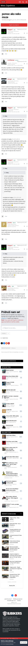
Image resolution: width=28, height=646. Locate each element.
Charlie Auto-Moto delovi (12, 456)
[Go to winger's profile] (2, 79)
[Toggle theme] (21, 514)
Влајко (7, 399)
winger (9, 79)
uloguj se (3, 318)
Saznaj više (12, 585)
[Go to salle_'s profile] (2, 287)
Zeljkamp (8, 436)
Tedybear (8, 377)
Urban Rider (8, 411)
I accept (24, 642)
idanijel (7, 417)
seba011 (8, 443)
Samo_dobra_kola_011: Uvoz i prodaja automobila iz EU (12, 449)
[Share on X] (2, 343)
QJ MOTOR (8, 409)
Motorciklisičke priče (11, 420)
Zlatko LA (8, 385)
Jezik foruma (8, 599)
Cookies (19, 600)
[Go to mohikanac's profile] (2, 60)
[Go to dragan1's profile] (2, 30)
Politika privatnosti (17, 599)
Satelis (7, 371)
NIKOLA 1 (8, 405)
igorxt (5, 467)
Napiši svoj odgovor (14, 25)
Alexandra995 (9, 458)
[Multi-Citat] (2, 54)
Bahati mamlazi (10, 370)
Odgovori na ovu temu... (10, 328)
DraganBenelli (9, 426)
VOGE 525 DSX (9, 425)
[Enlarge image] (7, 51)
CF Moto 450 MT (10, 403)
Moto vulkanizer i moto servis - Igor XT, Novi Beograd (11, 464)
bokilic (7, 507)
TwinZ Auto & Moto (11, 435)
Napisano (22, 29)
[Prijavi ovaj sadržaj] (24, 33)
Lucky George (7, 501)
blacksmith (8, 491)
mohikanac (10, 60)
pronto (9, 222)
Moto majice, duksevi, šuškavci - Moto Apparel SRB (12, 498)
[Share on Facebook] (4, 343)
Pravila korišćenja (9, 644)
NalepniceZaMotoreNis (9, 476)
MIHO (7, 422)
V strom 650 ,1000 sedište (12, 416)
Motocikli (23, 20)
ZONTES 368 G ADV (11, 390)
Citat (6, 54)
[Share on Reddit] (6, 343)
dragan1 (9, 20)
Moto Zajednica (8, 5)
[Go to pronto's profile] (2, 223)
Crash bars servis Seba (11, 441)
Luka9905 (6, 452)
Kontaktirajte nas (11, 600)
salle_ (9, 286)
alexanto (8, 391)
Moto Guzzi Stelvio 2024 (12, 376)
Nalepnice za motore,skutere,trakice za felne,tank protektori (12, 473)
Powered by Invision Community (14, 603)
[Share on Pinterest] (9, 343)
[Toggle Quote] (3, 116)
